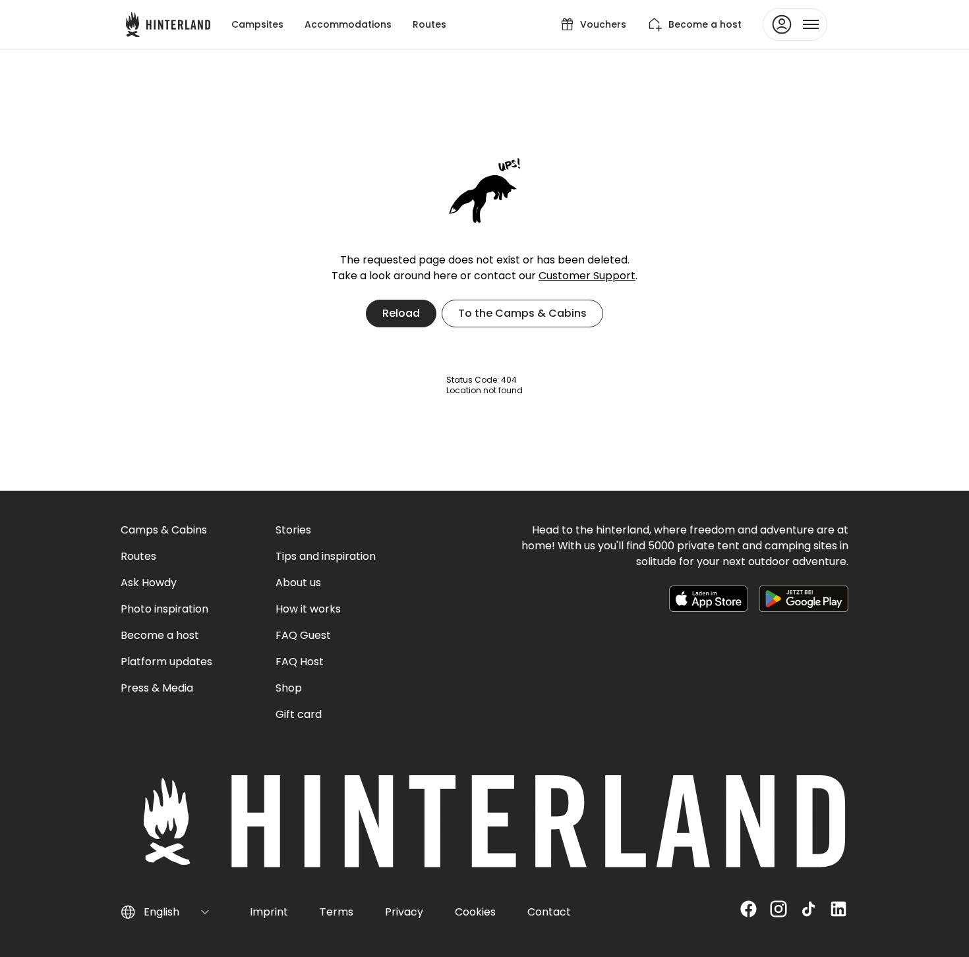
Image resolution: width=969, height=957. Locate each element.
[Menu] (795, 24)
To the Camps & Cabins (522, 313)
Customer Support (587, 275)
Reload (401, 313)
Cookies (475, 911)
